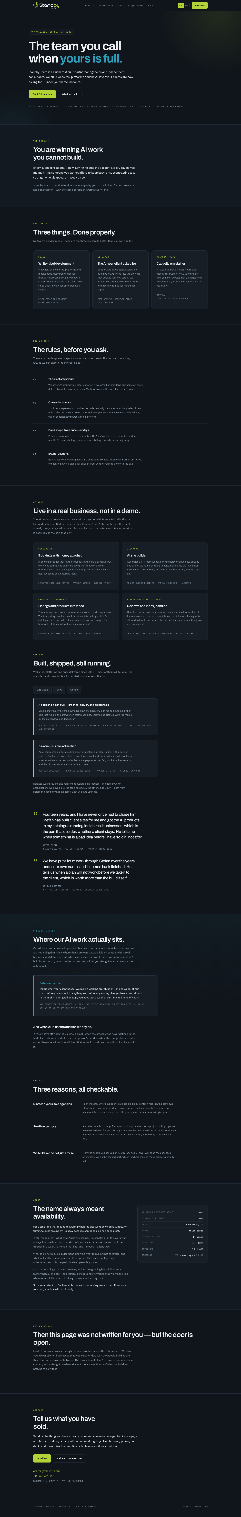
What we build (70, 94)
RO (186, 5)
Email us (42, 1458)
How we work (106, 5)
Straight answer (135, 5)
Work (120, 5)
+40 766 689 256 (43, 1476)
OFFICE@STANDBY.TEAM (46, 1471)
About (151, 5)
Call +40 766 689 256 (69, 1458)
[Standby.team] (46, 5)
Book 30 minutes (42, 94)
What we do (88, 5)
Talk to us (200, 5)
